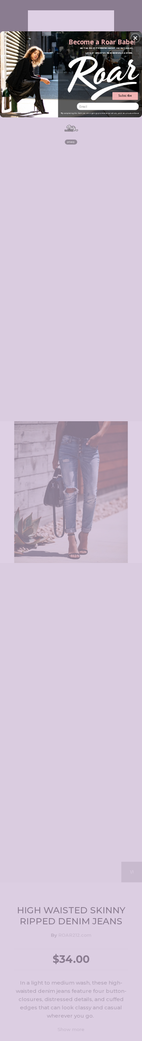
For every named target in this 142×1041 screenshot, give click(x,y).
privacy (70, 142)
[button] (135, 38)
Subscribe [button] (125, 96)
